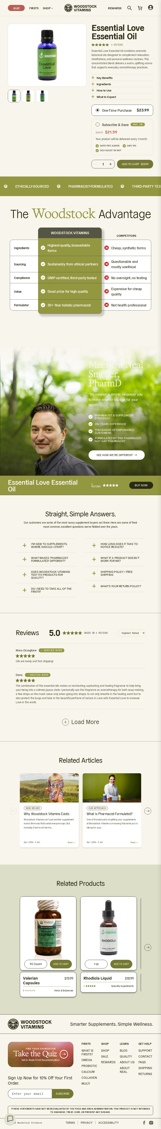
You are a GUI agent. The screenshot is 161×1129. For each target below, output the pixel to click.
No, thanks (118, 613)
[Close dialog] (152, 511)
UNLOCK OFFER (119, 590)
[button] (10, 1119)
